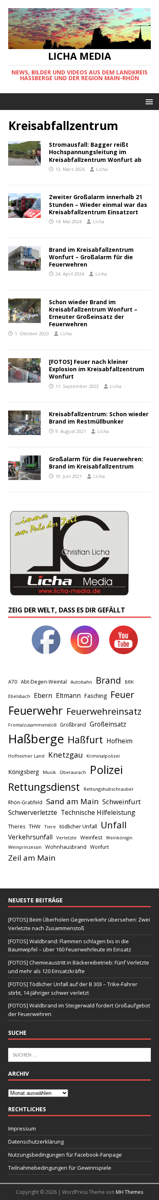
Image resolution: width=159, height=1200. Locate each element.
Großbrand (73, 724)
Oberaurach (73, 772)
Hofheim (119, 740)
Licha (102, 169)
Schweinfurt (121, 801)
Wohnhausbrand (65, 846)
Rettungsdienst (44, 787)
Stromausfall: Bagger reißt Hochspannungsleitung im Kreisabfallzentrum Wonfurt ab (95, 152)
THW (34, 826)
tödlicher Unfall (78, 826)
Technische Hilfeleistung (98, 812)
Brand (108, 680)
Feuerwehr (35, 710)
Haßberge (36, 739)
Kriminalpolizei (103, 756)
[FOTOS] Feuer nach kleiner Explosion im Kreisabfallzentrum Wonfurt (96, 369)
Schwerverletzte (32, 812)
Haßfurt (85, 739)
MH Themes (129, 1192)
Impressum (22, 1128)
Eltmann (68, 695)
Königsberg (23, 772)
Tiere (50, 826)
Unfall (114, 825)
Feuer (122, 694)
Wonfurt (99, 846)
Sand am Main (72, 801)
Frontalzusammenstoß (32, 725)
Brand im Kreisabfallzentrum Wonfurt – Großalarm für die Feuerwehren (91, 257)
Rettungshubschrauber (109, 789)
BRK (129, 682)
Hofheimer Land (26, 756)
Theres (16, 826)
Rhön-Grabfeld (25, 802)
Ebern (43, 695)
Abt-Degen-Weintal (44, 681)
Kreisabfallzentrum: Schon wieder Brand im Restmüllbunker (98, 417)
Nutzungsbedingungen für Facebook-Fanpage (65, 1154)
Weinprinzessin (25, 847)
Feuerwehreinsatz (103, 711)
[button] (148, 101)
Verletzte (66, 837)
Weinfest (91, 837)
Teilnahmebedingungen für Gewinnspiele (59, 1167)
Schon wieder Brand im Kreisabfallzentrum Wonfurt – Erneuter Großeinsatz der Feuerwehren (93, 313)
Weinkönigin (119, 838)
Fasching (95, 696)
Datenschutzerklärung (36, 1141)
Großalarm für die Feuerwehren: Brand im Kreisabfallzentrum (96, 462)
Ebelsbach (19, 696)
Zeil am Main (31, 857)
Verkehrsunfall (30, 837)
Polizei (106, 769)
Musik (49, 772)
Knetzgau (65, 754)
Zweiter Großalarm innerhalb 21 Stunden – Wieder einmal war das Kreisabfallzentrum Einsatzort (98, 204)
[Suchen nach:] (79, 1054)
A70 (12, 681)
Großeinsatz (108, 724)
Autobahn (81, 682)
